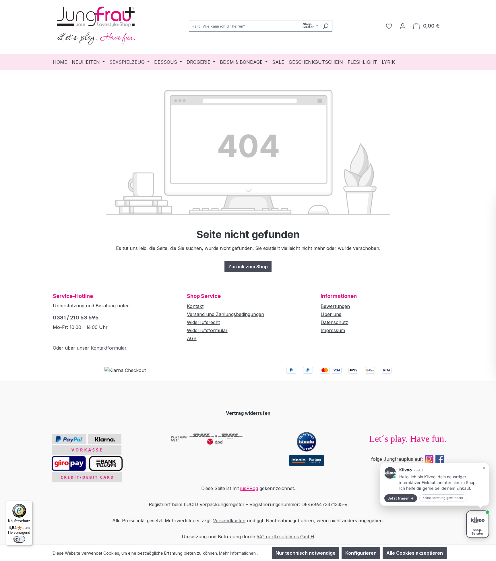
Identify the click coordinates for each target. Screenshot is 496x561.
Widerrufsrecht (203, 322)
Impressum (333, 330)
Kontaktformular (108, 348)
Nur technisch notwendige (306, 553)
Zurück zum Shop (248, 266)
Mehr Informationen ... (239, 553)
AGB (192, 338)
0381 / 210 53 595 (76, 318)
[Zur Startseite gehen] (96, 24)
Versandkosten (229, 520)
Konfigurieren (361, 553)
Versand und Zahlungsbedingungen (225, 314)
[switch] (19, 539)
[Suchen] (325, 26)
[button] (434, 484)
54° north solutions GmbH (285, 536)
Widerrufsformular (207, 330)
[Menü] (29, 504)
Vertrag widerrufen (248, 413)
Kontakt (195, 306)
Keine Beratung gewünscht (443, 498)
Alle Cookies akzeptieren (414, 553)
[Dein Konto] (403, 26)
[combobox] (254, 26)
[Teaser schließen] (484, 468)
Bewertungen (335, 306)
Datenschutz (334, 322)
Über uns (331, 314)
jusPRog (249, 488)
